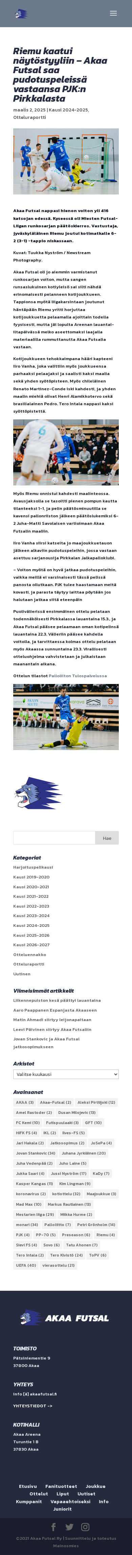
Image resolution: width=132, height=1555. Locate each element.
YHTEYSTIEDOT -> (32, 1406)
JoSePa (101, 1143)
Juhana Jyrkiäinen (84, 1153)
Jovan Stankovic (35, 1153)
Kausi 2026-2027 (31, 944)
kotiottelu (66, 1194)
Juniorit (62, 1509)
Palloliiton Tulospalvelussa (78, 675)
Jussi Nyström (68, 1173)
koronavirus (31, 1194)
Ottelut (38, 1493)
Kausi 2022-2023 (31, 906)
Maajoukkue (101, 1194)
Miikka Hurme (76, 1214)
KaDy (101, 1173)
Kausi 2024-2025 (68, 109)
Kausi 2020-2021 (31, 887)
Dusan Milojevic (76, 1113)
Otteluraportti (29, 117)
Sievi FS (26, 1245)
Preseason (76, 1235)
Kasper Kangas (34, 1184)
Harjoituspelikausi (33, 867)
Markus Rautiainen (69, 1204)
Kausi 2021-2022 (30, 896)
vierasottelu (58, 1265)
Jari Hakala (30, 1143)
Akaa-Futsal (55, 1102)
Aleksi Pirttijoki (96, 1102)
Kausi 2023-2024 (31, 915)
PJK (22, 1235)
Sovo (51, 1245)
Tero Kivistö (66, 1255)
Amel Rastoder (34, 1113)
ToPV (97, 1255)
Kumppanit (29, 1501)
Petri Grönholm (96, 1225)
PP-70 (46, 1235)
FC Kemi (28, 1123)
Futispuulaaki (62, 1123)
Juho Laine (72, 1163)
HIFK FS (26, 1133)
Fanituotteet (61, 1486)
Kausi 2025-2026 (31, 935)
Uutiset (86, 1493)
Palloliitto (57, 1225)
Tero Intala (30, 1255)
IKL (49, 1133)
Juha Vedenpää (34, 1163)
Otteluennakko (29, 954)
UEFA (26, 1265)
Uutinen (21, 974)
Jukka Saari (30, 1173)
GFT (93, 1123)
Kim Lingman (74, 1184)
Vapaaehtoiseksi (70, 1501)
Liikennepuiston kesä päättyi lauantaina (57, 1000)
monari (27, 1225)
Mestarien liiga (35, 1214)
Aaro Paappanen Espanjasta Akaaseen (55, 1010)
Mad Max (28, 1204)
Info (104, 1501)
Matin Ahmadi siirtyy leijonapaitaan (52, 1019)
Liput (63, 1493)
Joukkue (96, 1486)
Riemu (105, 1235)
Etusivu (28, 1486)
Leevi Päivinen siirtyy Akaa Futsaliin (52, 1029)
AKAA (25, 1102)
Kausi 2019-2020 (31, 877)
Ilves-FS (73, 1133)
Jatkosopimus (67, 1143)
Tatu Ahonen (81, 1245)
